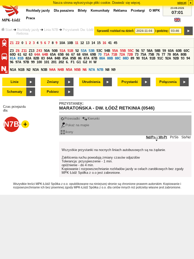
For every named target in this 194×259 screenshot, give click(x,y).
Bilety (82, 10)
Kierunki (94, 118)
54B (107, 51)
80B (183, 54)
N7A (92, 70)
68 (78, 54)
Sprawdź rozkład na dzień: (115, 31)
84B (57, 58)
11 (76, 43)
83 (43, 58)
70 (100, 54)
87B (94, 58)
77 (163, 54)
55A (115, 51)
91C (160, 58)
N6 (85, 70)
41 (110, 43)
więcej (181, 3)
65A (53, 54)
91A (145, 58)
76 (158, 54)
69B (93, 54)
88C (118, 58)
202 (61, 62)
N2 (29, 70)
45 (115, 43)
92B (176, 58)
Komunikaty (100, 10)
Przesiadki (72, 118)
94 (188, 58)
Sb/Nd (185, 137)
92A (168, 58)
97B (26, 62)
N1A (13, 70)
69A (85, 54)
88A (102, 58)
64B (45, 54)
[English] (177, 21)
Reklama (120, 10)
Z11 (24, 51)
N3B (44, 70)
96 (11, 62)
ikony (69, 132)
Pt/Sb (174, 137)
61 (19, 54)
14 (93, 43)
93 (182, 58)
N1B (21, 70)
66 (67, 54)
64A (37, 54)
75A (143, 54)
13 (87, 43)
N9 (113, 70)
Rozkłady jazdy (28, 30)
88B (110, 58)
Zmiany (53, 82)
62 (25, 54)
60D (13, 54)
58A (150, 51)
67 (73, 54)
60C (186, 51)
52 (77, 51)
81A (13, 58)
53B (91, 51)
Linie (14, 82)
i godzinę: (162, 31)
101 (46, 62)
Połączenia (168, 82)
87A (86, 58)
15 (99, 43)
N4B (61, 70)
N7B (100, 70)
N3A (36, 70)
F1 (73, 62)
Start (8, 30)
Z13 (31, 51)
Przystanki (130, 82)
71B (114, 54)
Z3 (12, 51)
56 (137, 51)
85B (73, 58)
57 (143, 51)
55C (131, 51)
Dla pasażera (64, 10)
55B (123, 51)
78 (169, 54)
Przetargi (138, 10)
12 (82, 43)
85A (65, 58)
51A (62, 51)
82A (28, 58)
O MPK (154, 10)
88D (126, 58)
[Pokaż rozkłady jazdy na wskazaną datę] (188, 31)
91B (152, 58)
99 (33, 62)
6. (67, 62)
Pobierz (53, 92)
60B (179, 51)
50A (47, 51)
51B (70, 51)
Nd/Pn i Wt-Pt (156, 137)
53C (99, 51)
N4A (52, 70)
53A (84, 51)
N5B (77, 70)
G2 (85, 62)
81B (20, 58)
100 (39, 62)
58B (157, 51)
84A (50, 58)
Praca (30, 18)
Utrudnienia (91, 82)
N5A (69, 70)
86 (80, 58)
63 (30, 54)
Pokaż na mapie (77, 125)
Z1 (12, 43)
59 (164, 51)
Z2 (17, 43)
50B (55, 51)
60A (171, 51)
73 (136, 54)
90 (138, 58)
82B (36, 58)
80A (176, 54)
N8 (107, 70)
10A (62, 43)
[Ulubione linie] (23, 124)
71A (106, 54)
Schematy (14, 92)
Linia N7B (51, 30)
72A (122, 54)
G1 (79, 62)
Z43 (39, 51)
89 (132, 58)
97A (18, 62)
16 (104, 43)
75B (151, 54)
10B (70, 43)
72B (130, 54)
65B (61, 54)
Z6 (17, 51)
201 (54, 62)
